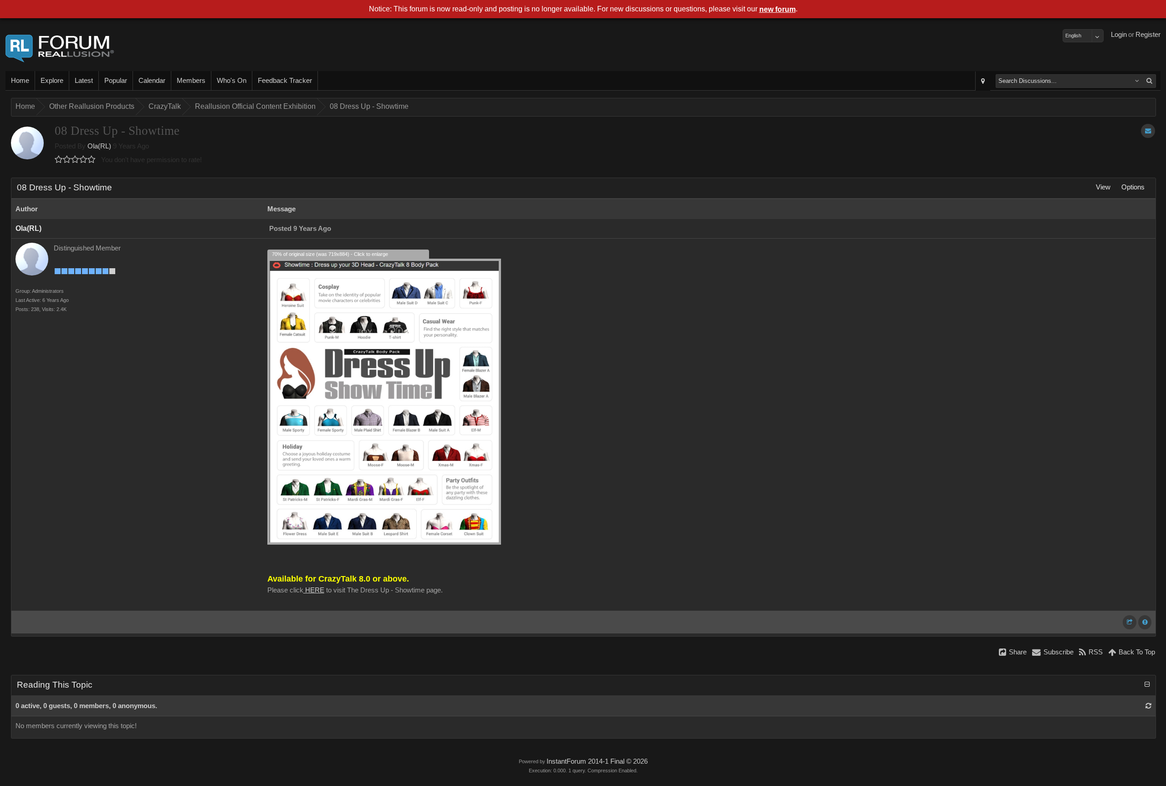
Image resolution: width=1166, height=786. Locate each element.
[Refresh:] (1148, 705)
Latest (84, 80)
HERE (313, 590)
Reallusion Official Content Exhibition (255, 106)
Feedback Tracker (285, 80)
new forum (777, 9)
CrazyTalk (164, 106)
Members (191, 80)
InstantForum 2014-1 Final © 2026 (597, 761)
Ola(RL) (99, 146)
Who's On (231, 80)
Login (1119, 34)
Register (1148, 34)
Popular (115, 80)
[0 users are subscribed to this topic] (1148, 131)
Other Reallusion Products (91, 106)
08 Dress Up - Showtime (369, 106)
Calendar (151, 80)
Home (20, 80)
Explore (52, 80)
